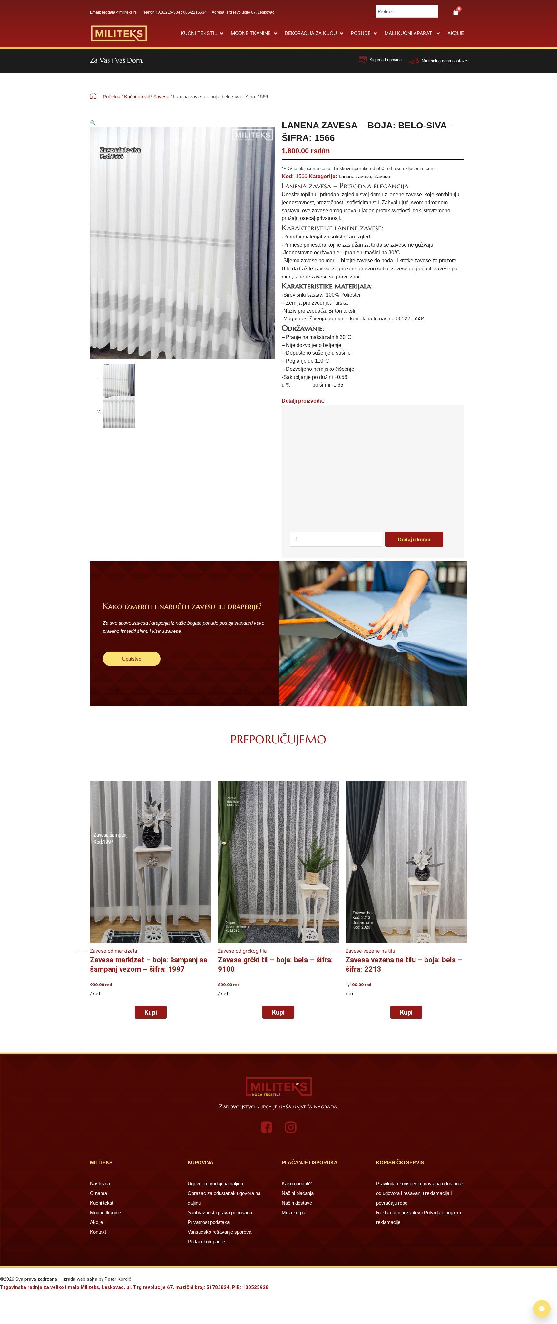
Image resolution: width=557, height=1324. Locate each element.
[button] (203, 33)
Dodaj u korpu (414, 539)
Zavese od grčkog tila (242, 951)
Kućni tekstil (137, 96)
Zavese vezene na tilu (370, 951)
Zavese (161, 96)
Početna (111, 96)
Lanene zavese (355, 176)
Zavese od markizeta (113, 951)
